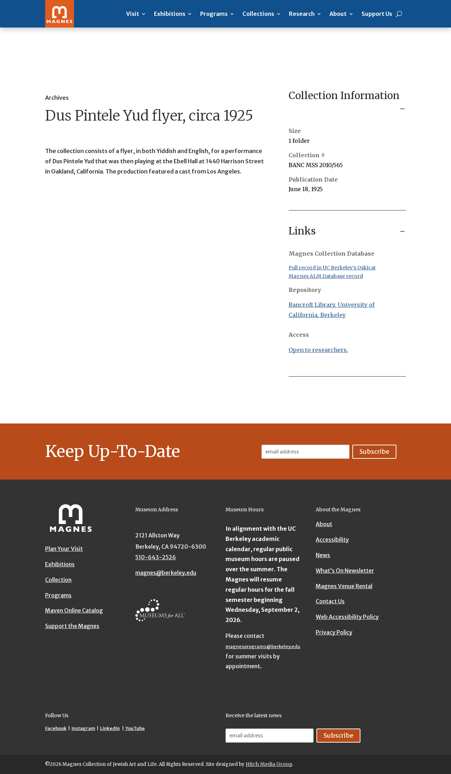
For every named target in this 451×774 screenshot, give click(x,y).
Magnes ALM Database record (326, 276)
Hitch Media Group (269, 764)
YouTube (135, 728)
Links (302, 231)
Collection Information (344, 95)
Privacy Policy (334, 632)
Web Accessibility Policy (347, 616)
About (338, 13)
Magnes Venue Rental (344, 585)
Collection (58, 579)
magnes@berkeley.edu (165, 572)
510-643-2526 (155, 557)
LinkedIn (110, 728)
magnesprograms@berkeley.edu (263, 647)
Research (302, 13)
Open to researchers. (318, 349)
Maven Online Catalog (74, 610)
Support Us (377, 13)
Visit (132, 13)
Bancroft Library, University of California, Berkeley (332, 309)
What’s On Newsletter (345, 570)
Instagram (83, 728)
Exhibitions (169, 13)
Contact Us (330, 601)
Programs (214, 13)
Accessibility (332, 539)
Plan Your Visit (64, 548)
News (323, 555)
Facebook (56, 728)
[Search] (399, 14)
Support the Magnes (72, 625)
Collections (258, 13)
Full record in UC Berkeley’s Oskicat (332, 267)
